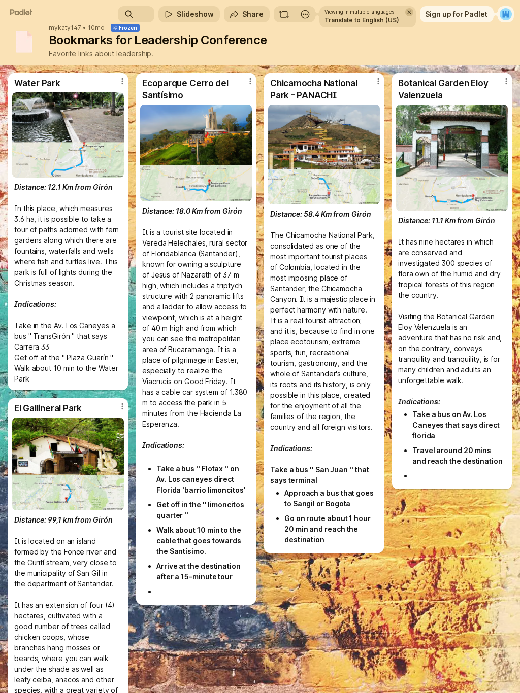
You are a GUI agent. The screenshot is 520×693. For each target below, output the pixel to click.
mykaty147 (65, 27)
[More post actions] (116, 85)
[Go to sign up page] (506, 14)
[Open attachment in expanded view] (68, 135)
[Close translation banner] (409, 12)
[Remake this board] (284, 14)
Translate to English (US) (361, 20)
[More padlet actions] (305, 14)
